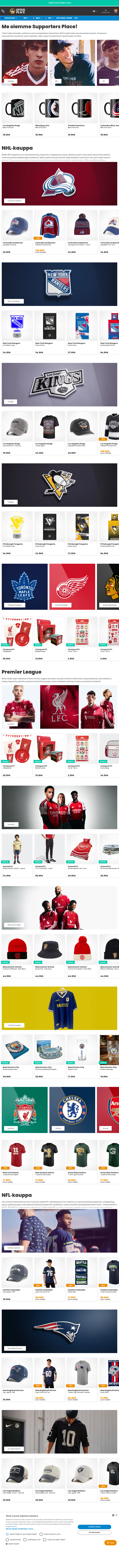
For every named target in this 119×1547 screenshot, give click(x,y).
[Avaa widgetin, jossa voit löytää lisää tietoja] (110, 1543)
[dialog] (59, 1529)
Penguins (11, 502)
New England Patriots (15, 1348)
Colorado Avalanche (14, 201)
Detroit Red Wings (61, 605)
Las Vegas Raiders (14, 1449)
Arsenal (105, 1128)
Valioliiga (11, 81)
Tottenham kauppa (14, 1025)
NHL (56, 81)
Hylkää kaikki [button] (94, 1532)
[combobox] (113, 1515)
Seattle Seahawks (14, 1248)
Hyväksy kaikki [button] (95, 1527)
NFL (104, 81)
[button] (40, 1529)
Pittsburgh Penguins (15, 605)
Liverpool (11, 724)
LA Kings (10, 402)
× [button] (116, 1515)
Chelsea (58, 1128)
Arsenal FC (11, 824)
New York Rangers (14, 301)
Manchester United (14, 925)
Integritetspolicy (11, 1526)
